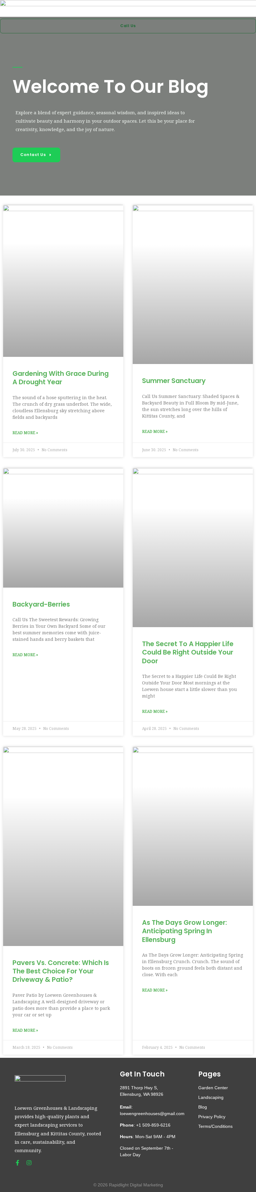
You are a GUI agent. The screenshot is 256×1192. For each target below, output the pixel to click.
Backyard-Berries (41, 604)
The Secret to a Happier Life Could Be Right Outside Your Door (188, 652)
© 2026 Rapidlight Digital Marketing (128, 1184)
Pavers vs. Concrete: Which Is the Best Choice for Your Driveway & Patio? (60, 971)
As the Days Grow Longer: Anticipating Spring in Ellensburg (184, 931)
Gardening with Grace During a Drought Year (60, 377)
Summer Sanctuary (174, 380)
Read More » (25, 432)
